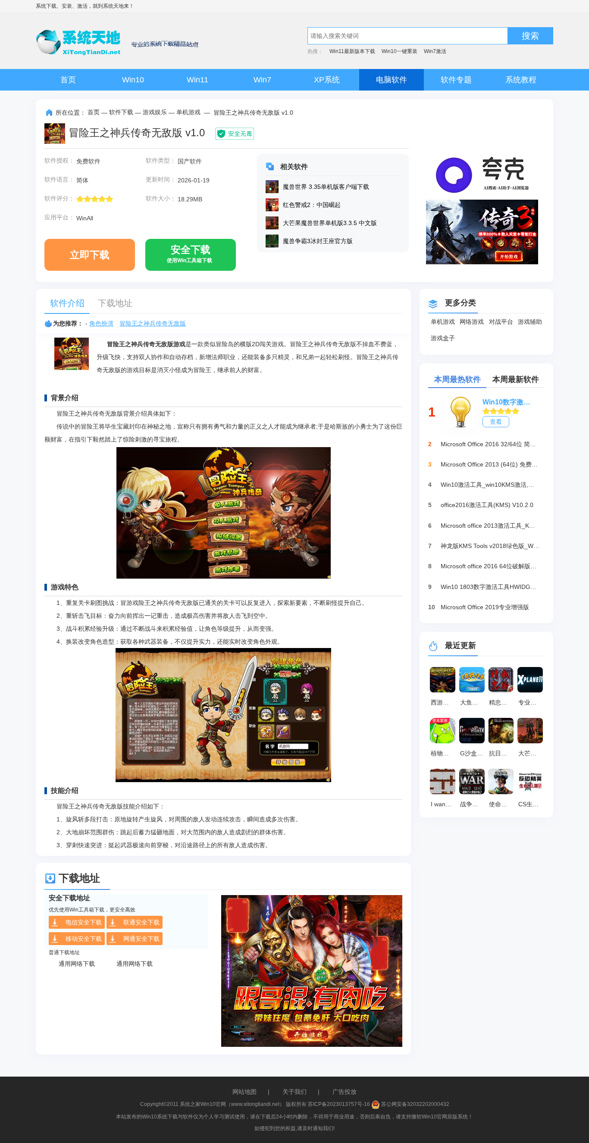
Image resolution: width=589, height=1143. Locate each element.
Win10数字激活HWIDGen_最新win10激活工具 (509, 402)
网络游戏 (472, 321)
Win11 (197, 79)
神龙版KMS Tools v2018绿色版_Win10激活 (490, 545)
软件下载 (121, 112)
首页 (68, 79)
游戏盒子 (443, 338)
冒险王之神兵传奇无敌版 (152, 323)
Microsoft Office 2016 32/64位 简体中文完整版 (490, 444)
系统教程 (520, 79)
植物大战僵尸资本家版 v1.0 (444, 753)
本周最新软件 (515, 379)
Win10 (133, 79)
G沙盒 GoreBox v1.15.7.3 (473, 753)
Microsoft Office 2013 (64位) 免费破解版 (490, 464)
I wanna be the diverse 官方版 (444, 804)
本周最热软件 (457, 379)
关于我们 (294, 1091)
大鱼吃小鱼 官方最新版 (473, 702)
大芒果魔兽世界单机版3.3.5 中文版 (531, 753)
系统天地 (113, 6)
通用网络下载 (77, 963)
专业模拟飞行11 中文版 (531, 702)
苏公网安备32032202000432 (414, 1104)
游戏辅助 (530, 321)
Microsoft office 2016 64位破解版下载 (490, 566)
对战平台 (501, 321)
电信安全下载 (84, 922)
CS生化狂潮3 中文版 (531, 804)
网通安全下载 (141, 938)
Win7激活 (435, 51)
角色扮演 (101, 323)
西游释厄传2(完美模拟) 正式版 (444, 702)
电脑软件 (391, 79)
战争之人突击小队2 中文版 (473, 804)
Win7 (262, 79)
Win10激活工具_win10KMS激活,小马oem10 (490, 484)
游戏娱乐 (155, 112)
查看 (496, 421)
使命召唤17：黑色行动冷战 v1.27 (502, 804)
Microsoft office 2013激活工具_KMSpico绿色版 (490, 525)
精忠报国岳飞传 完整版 (502, 702)
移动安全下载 (84, 938)
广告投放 (344, 1091)
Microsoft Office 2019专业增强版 (485, 607)
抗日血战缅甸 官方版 (502, 753)
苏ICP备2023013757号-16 (339, 1104)
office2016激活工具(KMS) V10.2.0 (487, 504)
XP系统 (327, 79)
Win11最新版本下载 (352, 51)
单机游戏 (188, 112)
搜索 (530, 36)
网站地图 (244, 1091)
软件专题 (456, 79)
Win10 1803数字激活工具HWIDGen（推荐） (490, 586)
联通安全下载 (141, 922)
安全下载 (189, 253)
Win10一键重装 (399, 51)
